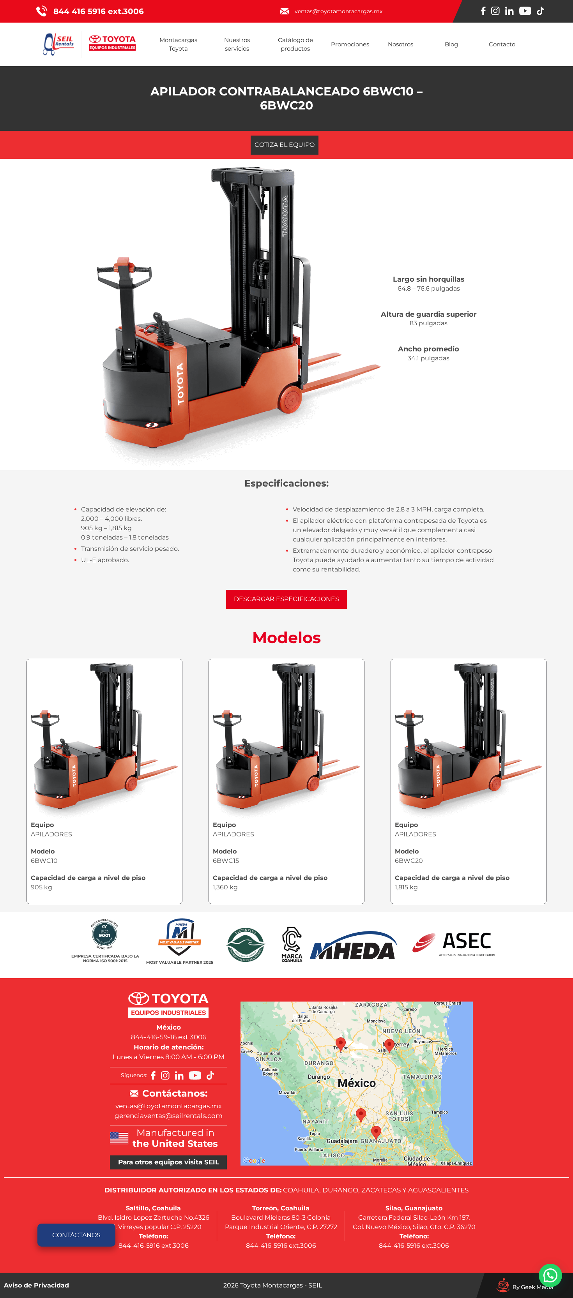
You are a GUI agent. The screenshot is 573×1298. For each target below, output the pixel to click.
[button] (550, 1275)
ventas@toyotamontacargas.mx (168, 1106)
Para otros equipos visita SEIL (168, 1162)
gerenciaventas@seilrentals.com (169, 1116)
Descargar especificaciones (286, 599)
